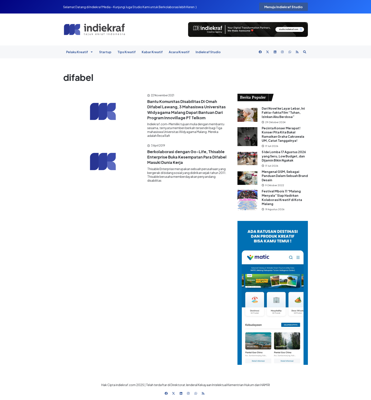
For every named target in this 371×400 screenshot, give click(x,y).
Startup (105, 52)
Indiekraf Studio (208, 52)
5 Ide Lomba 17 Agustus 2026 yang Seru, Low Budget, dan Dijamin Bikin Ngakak (284, 156)
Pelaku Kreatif (77, 52)
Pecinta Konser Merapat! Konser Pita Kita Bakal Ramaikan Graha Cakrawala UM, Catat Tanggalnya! (283, 134)
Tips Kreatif (126, 52)
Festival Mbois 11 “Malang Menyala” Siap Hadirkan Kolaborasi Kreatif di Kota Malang (282, 197)
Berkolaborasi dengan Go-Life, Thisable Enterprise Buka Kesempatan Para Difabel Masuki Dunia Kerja (187, 157)
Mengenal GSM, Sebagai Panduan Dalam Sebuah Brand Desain (285, 176)
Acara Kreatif (179, 52)
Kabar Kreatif (152, 52)
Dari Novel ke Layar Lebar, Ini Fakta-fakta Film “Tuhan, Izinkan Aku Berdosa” (283, 112)
